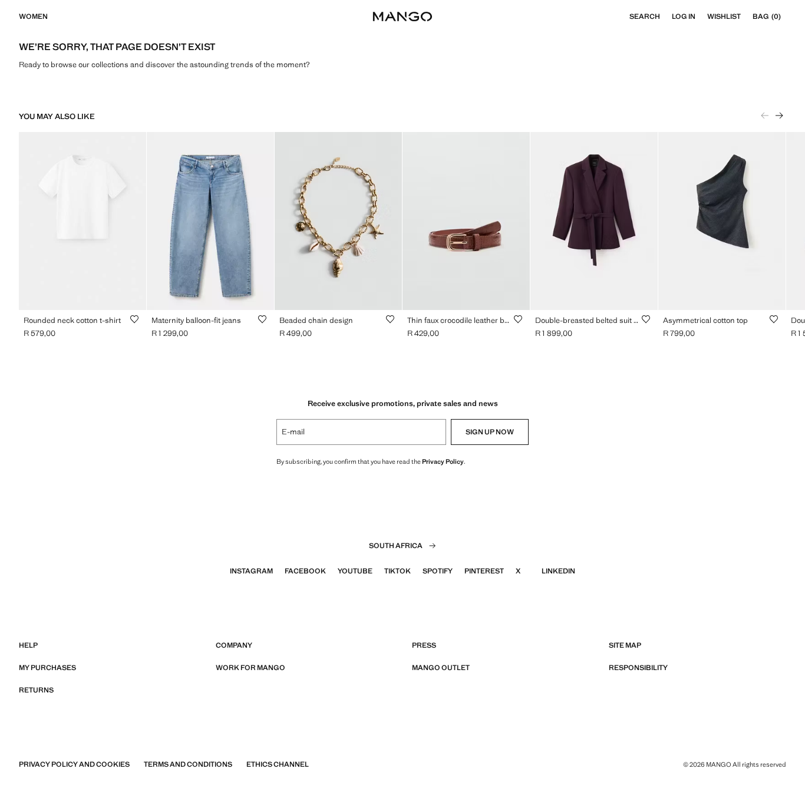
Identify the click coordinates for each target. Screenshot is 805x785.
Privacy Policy (443, 461)
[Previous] (765, 115)
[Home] (402, 16)
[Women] (54, 16)
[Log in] (701, 16)
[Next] (779, 115)
